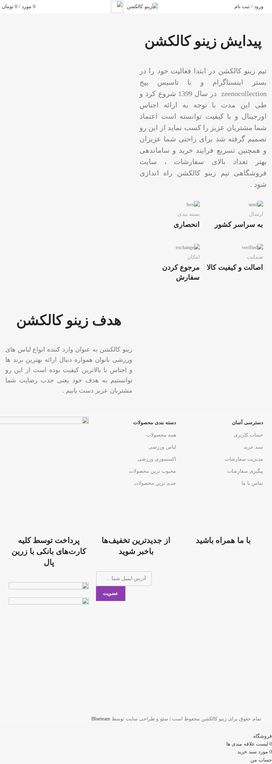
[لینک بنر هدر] (136, 382)
